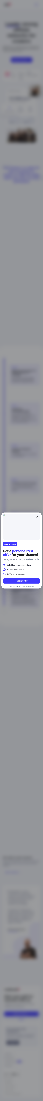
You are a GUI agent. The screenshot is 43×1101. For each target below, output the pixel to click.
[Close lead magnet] (37, 517)
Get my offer (21, 581)
